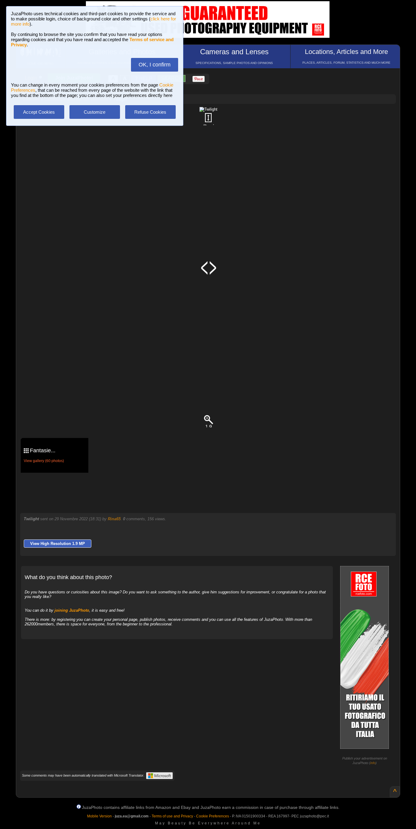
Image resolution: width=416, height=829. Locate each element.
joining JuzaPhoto (72, 610)
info (372, 763)
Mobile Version (99, 816)
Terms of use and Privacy (172, 816)
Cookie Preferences (212, 816)
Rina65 (114, 519)
